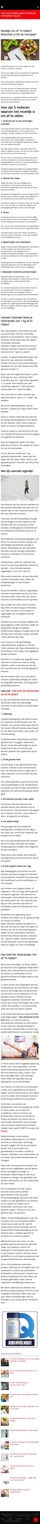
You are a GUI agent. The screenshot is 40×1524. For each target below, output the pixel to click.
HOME (3, 1519)
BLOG (27, 1519)
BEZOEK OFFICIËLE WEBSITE (12, 1521)
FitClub (15, 1515)
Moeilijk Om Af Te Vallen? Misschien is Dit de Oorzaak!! (18, 32)
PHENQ (10, 1519)
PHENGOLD (19, 1519)
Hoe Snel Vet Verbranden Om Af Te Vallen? (19, 956)
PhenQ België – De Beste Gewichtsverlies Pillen (22, 1514)
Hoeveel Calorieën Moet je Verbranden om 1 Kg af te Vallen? (17, 321)
